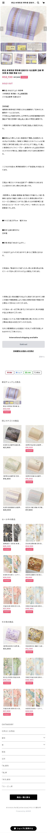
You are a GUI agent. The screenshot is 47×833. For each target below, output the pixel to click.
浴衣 (3, 759)
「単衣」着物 (6, 779)
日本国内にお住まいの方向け (23, 351)
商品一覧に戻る (23, 797)
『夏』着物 (5, 766)
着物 (3, 738)
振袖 (3, 752)
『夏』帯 (4, 773)
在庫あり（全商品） (8, 731)
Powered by (21, 811)
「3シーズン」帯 (7, 786)
